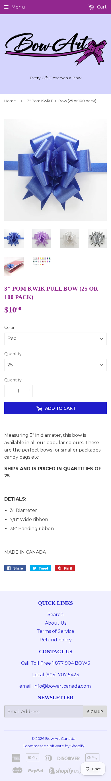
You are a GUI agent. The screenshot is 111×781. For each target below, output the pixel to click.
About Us (55, 623)
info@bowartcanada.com (63, 686)
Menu (18, 7)
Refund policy (56, 640)
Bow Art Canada (60, 738)
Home (10, 100)
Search (55, 614)
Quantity (13, 353)
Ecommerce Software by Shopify (53, 746)
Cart (101, 7)
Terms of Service (55, 631)
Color (9, 327)
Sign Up (95, 711)
